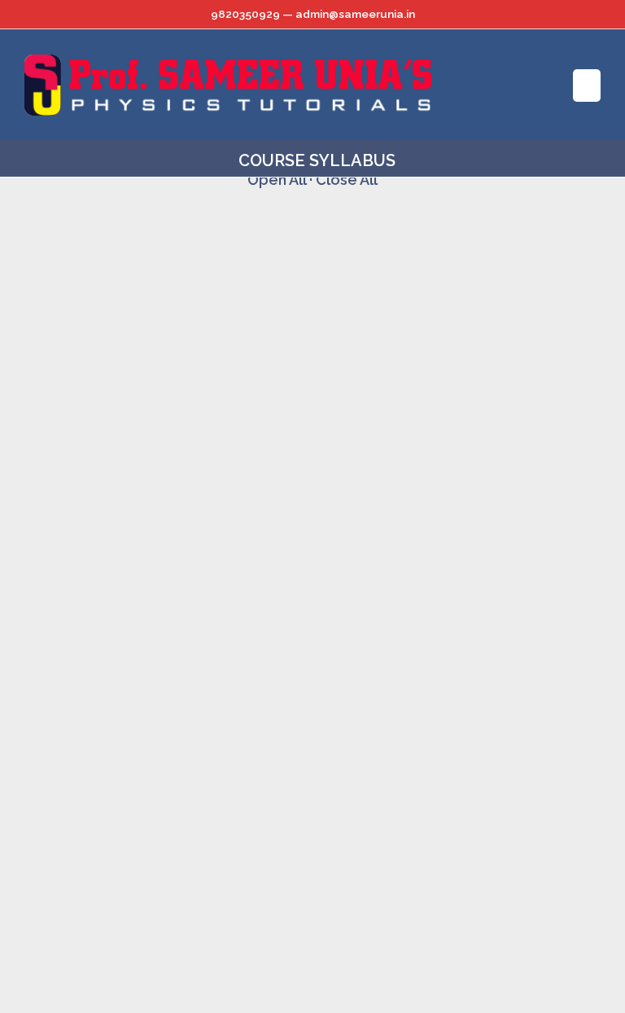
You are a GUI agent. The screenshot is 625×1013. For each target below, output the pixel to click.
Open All (276, 179)
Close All (347, 179)
